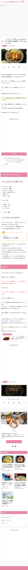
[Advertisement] (14, 22)
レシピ (4, 45)
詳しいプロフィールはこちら (14, 441)
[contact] (15, 446)
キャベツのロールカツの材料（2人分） (16, 160)
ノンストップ (12, 381)
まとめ (6, 164)
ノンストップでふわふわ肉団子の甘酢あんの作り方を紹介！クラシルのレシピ (18, 338)
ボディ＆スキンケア (8, 517)
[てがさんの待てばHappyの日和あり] (10, 2)
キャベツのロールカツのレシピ (12, 158)
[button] (3, 67)
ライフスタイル (7, 520)
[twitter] (13, 446)
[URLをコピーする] (24, 67)
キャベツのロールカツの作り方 (14, 162)
